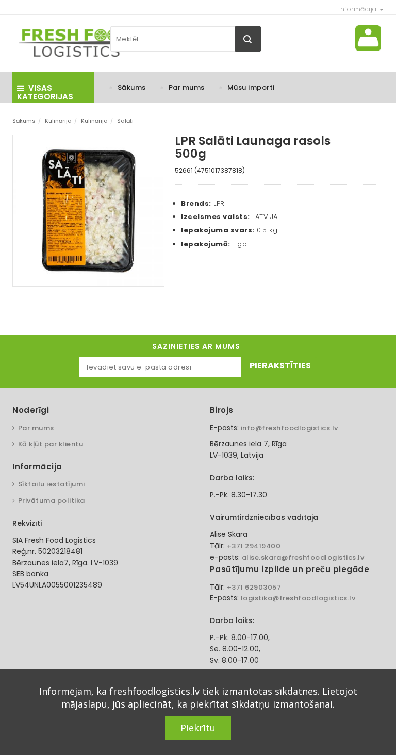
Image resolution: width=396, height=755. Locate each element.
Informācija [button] (358, 9)
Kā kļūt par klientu (50, 444)
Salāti (125, 120)
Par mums (187, 87)
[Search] (248, 39)
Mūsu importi (251, 87)
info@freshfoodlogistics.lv (289, 428)
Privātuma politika (51, 501)
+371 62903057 (254, 587)
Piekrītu (198, 728)
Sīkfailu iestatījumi (51, 484)
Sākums (132, 87)
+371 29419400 (254, 546)
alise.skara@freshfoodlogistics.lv (303, 557)
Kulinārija (58, 120)
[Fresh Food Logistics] (74, 42)
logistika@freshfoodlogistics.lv (298, 598)
